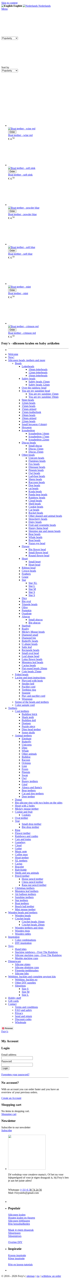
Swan (25, 775)
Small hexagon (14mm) (34, 424)
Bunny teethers (30, 781)
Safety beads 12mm (39, 384)
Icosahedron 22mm (39, 439)
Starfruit (26, 625)
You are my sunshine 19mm (43, 396)
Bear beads (34, 534)
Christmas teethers (24, 888)
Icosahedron (28, 430)
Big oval (26, 601)
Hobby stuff (14, 997)
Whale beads (35, 537)
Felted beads (21, 674)
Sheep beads (35, 479)
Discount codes (23, 1019)
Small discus (35, 445)
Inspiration (14, 936)
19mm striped (29, 418)
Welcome (13, 354)
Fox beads (34, 464)
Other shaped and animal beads (45, 515)
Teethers (12, 708)
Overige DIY (15, 1242)
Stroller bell (28, 683)
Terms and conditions (26, 1007)
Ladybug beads (37, 476)
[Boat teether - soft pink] (38, 154)
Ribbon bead (29, 567)
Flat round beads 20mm (34, 668)
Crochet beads (22, 918)
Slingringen (14, 1233)
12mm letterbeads (38, 372)
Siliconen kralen (16, 1214)
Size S (25, 988)
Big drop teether (30, 827)
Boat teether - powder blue (22, 214)
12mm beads (28, 403)
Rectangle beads (30, 650)
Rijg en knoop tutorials (20, 1264)
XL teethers (21, 860)
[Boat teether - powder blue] (38, 193)
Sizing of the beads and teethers (32, 702)
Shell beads (35, 503)
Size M (25, 991)
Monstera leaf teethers (26, 891)
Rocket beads (36, 512)
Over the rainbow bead (34, 387)
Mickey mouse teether (27, 808)
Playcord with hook (32, 680)
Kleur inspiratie (16, 1258)
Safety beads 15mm (39, 381)
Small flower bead (38, 552)
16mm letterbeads (38, 375)
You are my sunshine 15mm (43, 393)
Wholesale (20, 1022)
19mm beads (28, 415)
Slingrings (20, 985)
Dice (24, 598)
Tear (17, 821)
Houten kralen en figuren (21, 1217)
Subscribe (6, 1130)
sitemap (31, 1276)
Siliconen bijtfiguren (19, 1220)
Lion (24, 766)
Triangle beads (29, 604)
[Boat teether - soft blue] (38, 233)
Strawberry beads (38, 518)
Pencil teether (22, 875)
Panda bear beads (38, 494)
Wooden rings (22, 930)
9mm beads (28, 399)
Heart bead (34, 564)
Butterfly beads (30, 641)
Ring (17, 830)
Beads (18, 363)
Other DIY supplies (25, 982)
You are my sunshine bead (36, 390)
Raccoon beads (37, 482)
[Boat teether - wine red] (38, 114)
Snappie (26, 692)
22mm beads (28, 421)
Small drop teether (31, 824)
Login (5, 1068)
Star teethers (21, 900)
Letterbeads (28, 366)
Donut (18, 799)
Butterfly (26, 741)
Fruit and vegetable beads (42, 525)
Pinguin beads (36, 470)
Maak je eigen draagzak (21, 1229)
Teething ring (29, 689)
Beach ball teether (24, 906)
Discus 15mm (36, 448)
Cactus (18, 863)
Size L (25, 994)
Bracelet (19, 866)
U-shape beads (30, 644)
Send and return (23, 1016)
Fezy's (4, 1031)
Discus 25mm (36, 451)
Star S (32, 592)
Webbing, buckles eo (26, 979)
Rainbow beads (37, 497)
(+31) (25, 1189)
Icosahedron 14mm (39, 433)
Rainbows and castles (26, 836)
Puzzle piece (28, 726)
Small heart (35, 561)
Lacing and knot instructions (30, 677)
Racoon (26, 759)
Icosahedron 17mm (39, 436)
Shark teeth (28, 717)
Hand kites (21, 949)
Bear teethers (29, 790)
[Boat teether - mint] (38, 272)
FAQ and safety (23, 1010)
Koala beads (35, 491)
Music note (21, 851)
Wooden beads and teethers (22, 912)
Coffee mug (21, 854)
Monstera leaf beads (32, 662)
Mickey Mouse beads (33, 631)
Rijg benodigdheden (19, 1223)
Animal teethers (23, 735)
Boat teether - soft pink (20, 174)
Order (12, 132)
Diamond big (29, 637)
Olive (25, 607)
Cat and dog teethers (33, 793)
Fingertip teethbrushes (27, 970)
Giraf (24, 784)
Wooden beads (23, 915)
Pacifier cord (28, 686)
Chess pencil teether (32, 882)
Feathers (26, 573)
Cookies (26, 814)
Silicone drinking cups (27, 967)
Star (24, 579)
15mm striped (29, 409)
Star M (32, 589)
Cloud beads (35, 500)
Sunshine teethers (24, 897)
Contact (12, 1004)
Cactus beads (29, 665)
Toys (10, 946)
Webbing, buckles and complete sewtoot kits (32, 976)
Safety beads (28, 378)
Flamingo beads (37, 460)
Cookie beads (36, 506)
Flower (25, 546)
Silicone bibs (22, 973)
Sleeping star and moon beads (44, 531)
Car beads (34, 509)
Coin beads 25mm (31, 671)
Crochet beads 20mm (33, 924)
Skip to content (9, 2)
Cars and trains (23, 839)
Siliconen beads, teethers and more (26, 360)
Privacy (19, 1013)
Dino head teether (31, 729)
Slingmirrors (14, 1236)
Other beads (28, 454)
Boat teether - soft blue (20, 253)
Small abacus (36, 619)
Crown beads (29, 570)
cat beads (33, 488)
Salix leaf (27, 647)
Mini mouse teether (25, 909)
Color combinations (25, 939)
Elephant (26, 738)
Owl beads (34, 473)
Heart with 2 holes (25, 805)
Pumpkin (26, 610)
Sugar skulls (28, 732)
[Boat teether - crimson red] (38, 312)
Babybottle (21, 869)
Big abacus (34, 622)
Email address (8, 1054)
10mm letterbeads (38, 369)
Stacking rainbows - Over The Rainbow (36, 952)
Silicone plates (22, 964)
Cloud (18, 845)
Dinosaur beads (37, 467)
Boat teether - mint (18, 293)
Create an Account (11, 1098)
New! (11, 357)
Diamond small (30, 634)
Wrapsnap (27, 698)
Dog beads (34, 485)
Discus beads (29, 442)
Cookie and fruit (23, 811)
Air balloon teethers (25, 894)
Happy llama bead (38, 528)
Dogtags (26, 723)
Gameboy (20, 842)
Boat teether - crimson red (22, 333)
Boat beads (34, 540)
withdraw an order (51, 1276)
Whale (25, 750)
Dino (24, 747)
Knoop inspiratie (17, 1255)
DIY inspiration (23, 943)
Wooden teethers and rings (29, 927)
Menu (4, 8)
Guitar (18, 848)
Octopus (26, 763)
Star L (32, 586)
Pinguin (26, 772)
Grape (25, 576)
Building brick (29, 714)
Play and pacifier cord (33, 695)
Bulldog (26, 756)
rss (38, 1276)
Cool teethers (22, 711)
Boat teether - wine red (20, 135)
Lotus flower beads (32, 659)
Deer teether (28, 796)
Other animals (29, 753)
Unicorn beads (36, 457)
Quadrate (27, 613)
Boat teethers (22, 903)
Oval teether (21, 817)
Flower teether (22, 833)
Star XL (33, 583)
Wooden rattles (23, 933)
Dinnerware (14, 961)
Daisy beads (35, 522)
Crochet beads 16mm (33, 921)
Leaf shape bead (30, 656)
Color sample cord (25, 705)
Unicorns (27, 744)
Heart (25, 558)
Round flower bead (39, 555)
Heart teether (22, 857)
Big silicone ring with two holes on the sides (38, 802)
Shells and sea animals (27, 872)
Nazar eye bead (37, 543)
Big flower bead (37, 549)
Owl (24, 778)
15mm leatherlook (31, 412)
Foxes (25, 769)
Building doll (29, 720)
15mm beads (28, 406)
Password (6, 1061)
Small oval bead (30, 653)
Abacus (26, 616)
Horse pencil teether (32, 878)
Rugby (25, 628)
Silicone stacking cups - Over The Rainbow (38, 955)
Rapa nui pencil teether (34, 885)
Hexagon (27, 427)
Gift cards (13, 1001)
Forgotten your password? (15, 1074)
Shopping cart (8, 1114)
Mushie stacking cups (26, 958)
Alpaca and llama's (32, 787)
